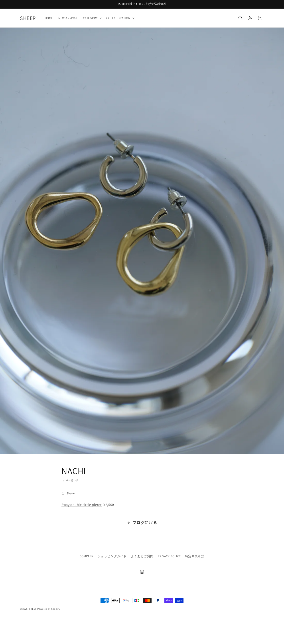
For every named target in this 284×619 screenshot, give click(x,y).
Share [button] (71, 493)
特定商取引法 (195, 556)
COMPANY (86, 556)
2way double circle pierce (81, 504)
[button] (92, 18)
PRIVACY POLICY (169, 556)
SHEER (33, 608)
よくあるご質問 (142, 556)
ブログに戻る (144, 522)
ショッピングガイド (112, 556)
